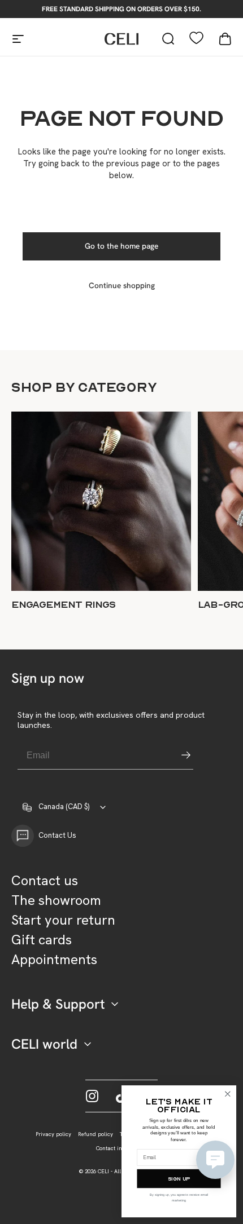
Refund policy (95, 1134)
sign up (179, 1179)
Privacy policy (53, 1134)
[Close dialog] (227, 1093)
